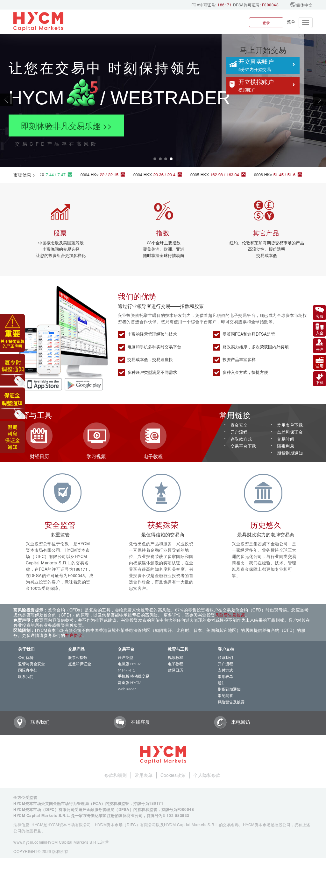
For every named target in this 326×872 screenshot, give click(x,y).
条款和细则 (115, 775)
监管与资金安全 (31, 664)
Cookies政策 (173, 775)
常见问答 (225, 696)
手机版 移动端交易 (133, 676)
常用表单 (225, 677)
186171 (224, 4)
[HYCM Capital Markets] (38, 21)
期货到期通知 (290, 453)
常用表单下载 (290, 425)
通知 (221, 683)
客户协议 (73, 635)
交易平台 (126, 649)
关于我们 (26, 649)
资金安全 (239, 425)
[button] (24, 100)
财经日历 (175, 670)
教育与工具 (178, 649)
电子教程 (175, 664)
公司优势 (25, 657)
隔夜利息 (285, 446)
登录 (266, 22)
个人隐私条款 (207, 775)
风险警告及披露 (230, 615)
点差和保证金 (290, 432)
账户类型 (125, 657)
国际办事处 (27, 670)
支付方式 (225, 670)
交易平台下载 (243, 446)
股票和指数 (77, 657)
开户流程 (239, 432)
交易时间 (285, 439)
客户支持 (226, 649)
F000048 (270, 4)
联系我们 (25, 677)
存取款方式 (241, 439)
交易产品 (76, 649)
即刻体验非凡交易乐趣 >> (66, 125)
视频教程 (175, 657)
